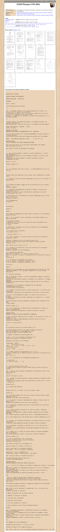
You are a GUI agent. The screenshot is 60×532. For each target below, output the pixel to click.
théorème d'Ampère (43, 12)
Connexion (52, 1)
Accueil (7, 1)
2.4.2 (45, 23)
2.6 (11, 24)
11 (19, 26)
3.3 (45, 24)
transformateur (20, 15)
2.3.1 (36, 23)
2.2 (33, 23)
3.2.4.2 (29, 24)
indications (7, 20)
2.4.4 (51, 23)
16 (28, 26)
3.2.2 (19, 24)
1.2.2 (12, 23)
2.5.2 (9, 24)
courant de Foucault (27, 15)
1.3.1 (24, 23)
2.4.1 (42, 23)
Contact (46, 1)
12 (21, 26)
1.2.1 (9, 23)
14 (24, 26)
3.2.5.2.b (42, 24)
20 (36, 26)
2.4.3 (48, 23)
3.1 (14, 24)
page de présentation (9, 19)
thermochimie (23, 13)
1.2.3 (15, 23)
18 (32, 26)
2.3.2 (39, 23)
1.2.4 (18, 23)
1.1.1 (6, 22)
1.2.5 (21, 23)
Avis (41, 1)
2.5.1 (6, 24)
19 (34, 26)
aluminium (43, 15)
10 (17, 26)
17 (30, 26)
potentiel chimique (49, 15)
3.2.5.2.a (37, 24)
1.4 (29, 23)
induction (34, 15)
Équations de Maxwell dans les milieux (25, 12)
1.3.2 (27, 23)
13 (22, 26)
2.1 (31, 23)
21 (38, 26)
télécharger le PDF (16, 29)
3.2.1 (16, 24)
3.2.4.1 (25, 24)
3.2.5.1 (33, 24)
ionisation (38, 15)
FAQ (12, 1)
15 (26, 26)
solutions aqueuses (30, 13)
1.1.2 (6, 23)
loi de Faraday (36, 12)
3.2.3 (22, 24)
